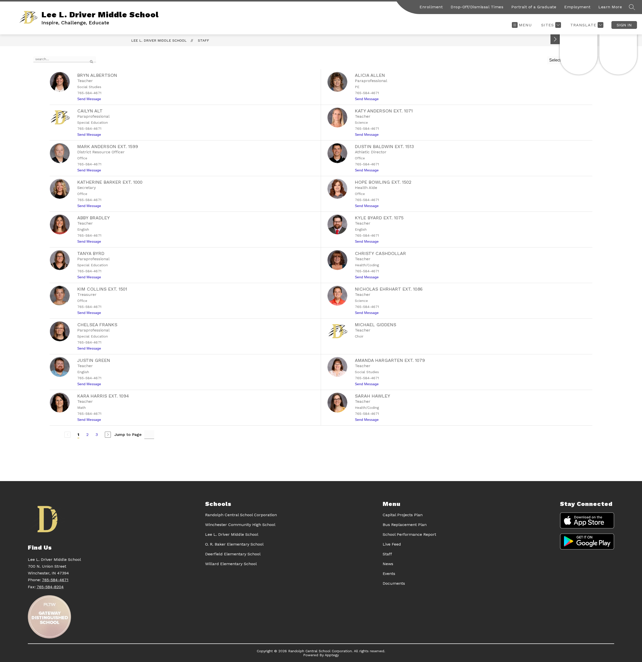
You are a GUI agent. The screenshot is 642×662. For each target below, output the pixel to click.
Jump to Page (128, 434)
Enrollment (431, 7)
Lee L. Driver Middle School (159, 40)
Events (389, 573)
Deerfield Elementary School (233, 554)
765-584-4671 (55, 579)
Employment (577, 7)
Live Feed (392, 544)
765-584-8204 (50, 586)
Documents (394, 583)
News (388, 563)
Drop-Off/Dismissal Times (477, 7)
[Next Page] (108, 435)
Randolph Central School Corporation (241, 514)
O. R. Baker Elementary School (234, 544)
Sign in (624, 25)
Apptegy (332, 655)
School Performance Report (409, 534)
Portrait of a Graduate (533, 7)
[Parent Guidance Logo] (618, 54)
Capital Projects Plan (403, 514)
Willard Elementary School (231, 563)
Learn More (610, 7)
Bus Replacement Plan (405, 524)
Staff (203, 40)
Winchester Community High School (240, 524)
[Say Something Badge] (578, 54)
